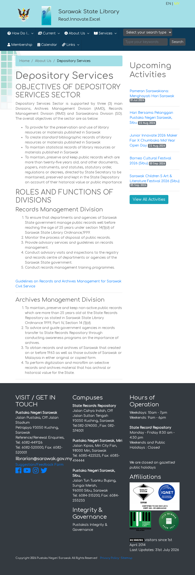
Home (24, 61)
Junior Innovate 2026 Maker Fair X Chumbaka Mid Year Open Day (153, 140)
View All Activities (149, 199)
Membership (21, 45)
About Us (43, 61)
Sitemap (126, 558)
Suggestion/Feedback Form (39, 464)
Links (70, 45)
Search (177, 42)
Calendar (48, 45)
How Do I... (20, 33)
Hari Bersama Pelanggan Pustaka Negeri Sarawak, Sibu (151, 117)
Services (105, 33)
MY (177, 3)
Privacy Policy (109, 558)
